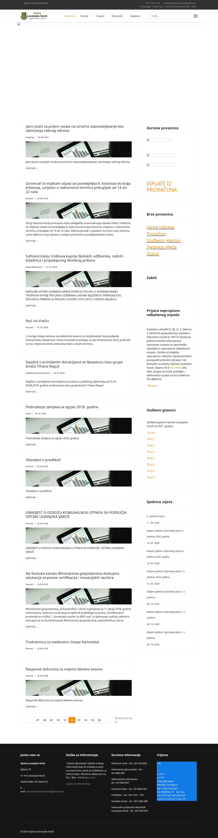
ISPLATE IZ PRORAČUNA (162, 186)
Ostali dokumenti (34, 267)
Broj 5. (151, 464)
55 (92, 720)
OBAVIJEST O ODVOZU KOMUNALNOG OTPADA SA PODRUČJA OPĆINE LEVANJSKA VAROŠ (76, 514)
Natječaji (30, 137)
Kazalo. (151, 432)
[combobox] (169, 16)
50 (58, 720)
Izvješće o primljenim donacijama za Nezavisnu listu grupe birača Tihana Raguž (74, 363)
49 (51, 720)
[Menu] (196, 16)
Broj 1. (151, 439)
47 (37, 720)
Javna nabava (160, 227)
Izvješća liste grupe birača (38, 372)
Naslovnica (70, 16)
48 (44, 720)
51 (65, 720)
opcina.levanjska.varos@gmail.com (179, 3)
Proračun (156, 234)
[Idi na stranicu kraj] (112, 720)
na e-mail (175, 367)
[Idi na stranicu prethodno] (31, 720)
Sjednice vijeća (162, 247)
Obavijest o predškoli (43, 459)
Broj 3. (151, 451)
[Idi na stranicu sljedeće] (106, 720)
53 (78, 720)
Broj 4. (151, 458)
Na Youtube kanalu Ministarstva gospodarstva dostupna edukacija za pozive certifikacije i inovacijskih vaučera (72, 575)
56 (99, 720)
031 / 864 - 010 (153, 3)
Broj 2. (151, 445)
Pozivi (28, 413)
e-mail (91, 777)
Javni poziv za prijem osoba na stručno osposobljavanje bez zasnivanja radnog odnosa (75, 128)
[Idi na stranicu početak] (25, 720)
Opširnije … (32, 168)
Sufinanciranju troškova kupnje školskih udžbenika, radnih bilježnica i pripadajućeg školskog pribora (74, 258)
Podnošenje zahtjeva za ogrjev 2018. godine (62, 406)
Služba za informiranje (78, 783)
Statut (153, 254)
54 (85, 720)
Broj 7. (151, 477)
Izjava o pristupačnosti (36, 2)
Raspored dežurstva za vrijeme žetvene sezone (64, 669)
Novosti (84, 16)
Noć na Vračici (37, 320)
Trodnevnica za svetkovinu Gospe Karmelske (62, 641)
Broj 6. (151, 471)
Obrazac (152, 385)
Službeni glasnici (164, 240)
